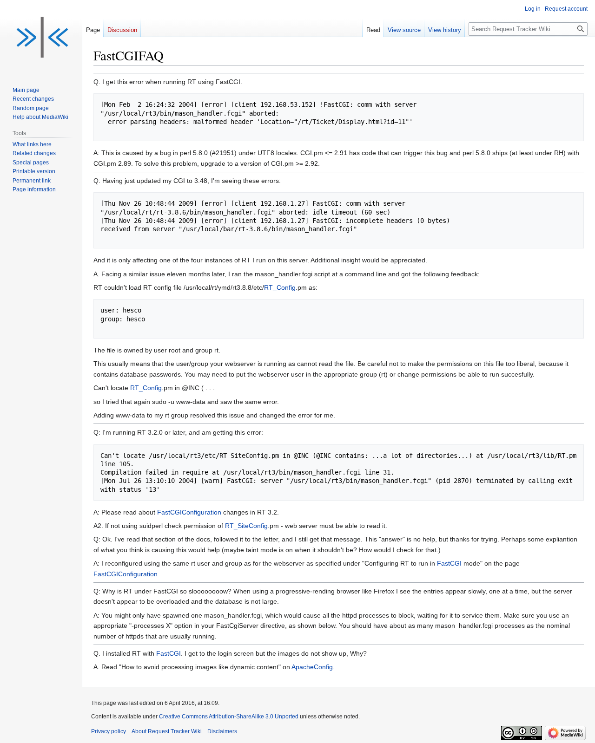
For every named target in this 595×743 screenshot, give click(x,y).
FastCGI (449, 563)
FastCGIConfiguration (189, 512)
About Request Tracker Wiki (167, 731)
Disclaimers (222, 731)
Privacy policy (108, 731)
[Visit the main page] (41, 37)
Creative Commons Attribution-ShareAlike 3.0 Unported (228, 716)
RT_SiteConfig (246, 525)
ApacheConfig (312, 667)
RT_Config (280, 287)
